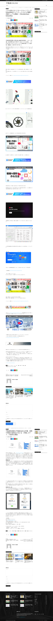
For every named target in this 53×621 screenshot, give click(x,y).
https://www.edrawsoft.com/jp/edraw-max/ (16, 270)
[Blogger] (35, 614)
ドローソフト (12, 365)
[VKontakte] (43, 614)
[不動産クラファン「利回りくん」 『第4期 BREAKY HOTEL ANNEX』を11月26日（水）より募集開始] (36, 12)
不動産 (18, 365)
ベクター (16, 365)
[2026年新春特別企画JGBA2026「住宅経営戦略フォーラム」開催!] (36, 16)
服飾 (25, 365)
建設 (23, 365)
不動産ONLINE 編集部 (15, 379)
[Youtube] (46, 0)
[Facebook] (42, 0)
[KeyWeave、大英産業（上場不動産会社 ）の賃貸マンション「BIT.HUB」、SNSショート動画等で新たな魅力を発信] (19, 391)
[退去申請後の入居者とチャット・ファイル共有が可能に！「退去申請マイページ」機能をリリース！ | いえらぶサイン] (36, 25)
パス (14, 365)
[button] (46, 5)
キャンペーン (9, 7)
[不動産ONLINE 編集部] (6, 18)
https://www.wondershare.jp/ (11, 362)
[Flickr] (39, 614)
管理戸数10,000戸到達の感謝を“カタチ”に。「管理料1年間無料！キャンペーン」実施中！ (28, 396)
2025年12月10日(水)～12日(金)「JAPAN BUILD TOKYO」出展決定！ (43, 20)
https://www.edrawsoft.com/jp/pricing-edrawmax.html (21, 75)
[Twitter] (44, 0)
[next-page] (7, 399)
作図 (20, 365)
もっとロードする (41, 28)
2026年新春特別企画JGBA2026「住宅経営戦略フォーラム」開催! (14, 601)
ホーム (6, 7)
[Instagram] (43, 0)
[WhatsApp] (16, 20)
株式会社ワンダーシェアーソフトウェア (10, 366)
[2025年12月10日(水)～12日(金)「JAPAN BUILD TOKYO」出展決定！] (36, 20)
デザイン (9, 365)
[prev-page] (6, 399)
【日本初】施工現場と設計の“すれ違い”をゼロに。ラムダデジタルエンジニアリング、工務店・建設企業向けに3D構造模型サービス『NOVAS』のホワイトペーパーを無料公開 (10, 396)
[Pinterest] (15, 20)
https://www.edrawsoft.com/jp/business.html (13, 337)
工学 (22, 365)
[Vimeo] (45, 0)
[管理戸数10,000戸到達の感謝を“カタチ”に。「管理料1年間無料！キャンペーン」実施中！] (28, 391)
